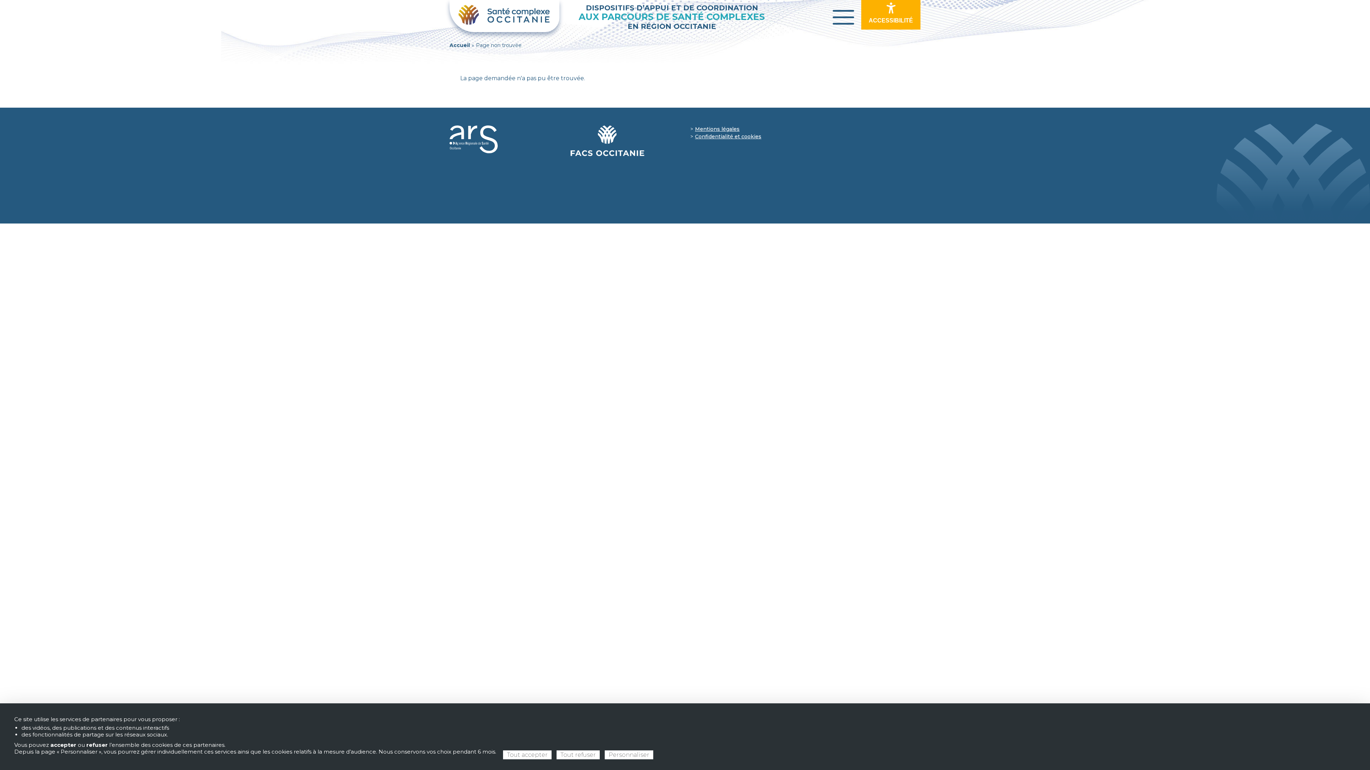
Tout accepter (527, 754)
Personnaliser (629, 754)
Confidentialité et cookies (728, 136)
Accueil (460, 45)
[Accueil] (504, 16)
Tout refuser (578, 754)
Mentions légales (717, 129)
